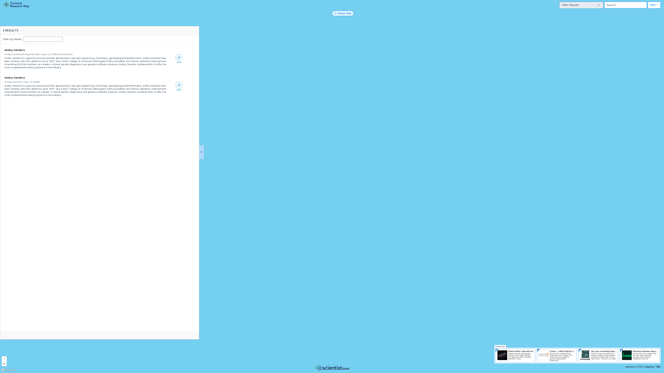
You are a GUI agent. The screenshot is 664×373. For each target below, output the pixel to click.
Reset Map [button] (344, 13)
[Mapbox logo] (8, 370)
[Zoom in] (4, 358)
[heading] (16, 5)
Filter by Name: (12, 39)
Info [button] (653, 5)
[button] (581, 5)
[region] (332, 186)
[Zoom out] (4, 363)
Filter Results (570, 5)
